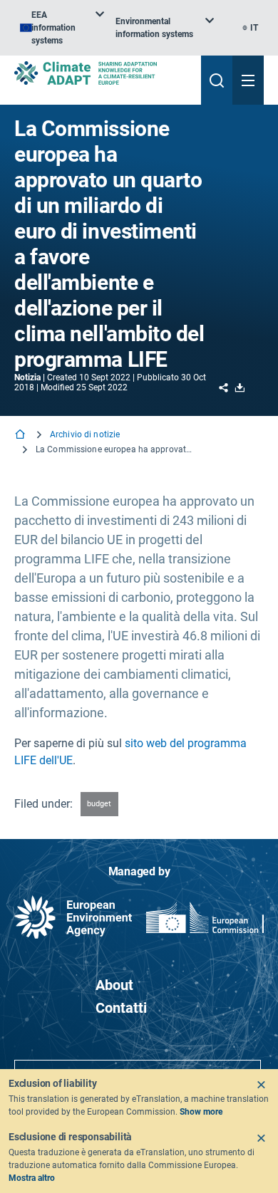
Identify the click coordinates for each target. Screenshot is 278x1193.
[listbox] (62, 28)
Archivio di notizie (85, 434)
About (114, 985)
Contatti (121, 1007)
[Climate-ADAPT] (102, 73)
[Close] (260, 1085)
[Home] (21, 435)
